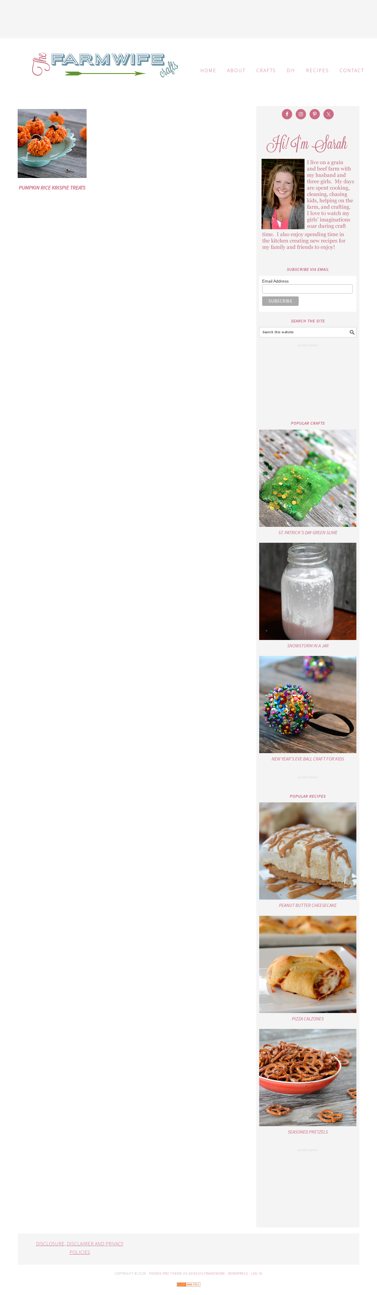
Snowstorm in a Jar (308, 646)
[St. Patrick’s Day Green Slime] (307, 478)
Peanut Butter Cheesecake (308, 905)
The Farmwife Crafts (103, 69)
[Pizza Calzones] (307, 964)
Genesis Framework (207, 1273)
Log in (256, 1273)
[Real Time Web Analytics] (188, 1290)
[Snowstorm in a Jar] (307, 591)
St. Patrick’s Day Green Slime (308, 532)
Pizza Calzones (308, 1019)
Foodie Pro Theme (165, 1273)
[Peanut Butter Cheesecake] (307, 851)
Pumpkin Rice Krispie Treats (52, 187)
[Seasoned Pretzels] (307, 1077)
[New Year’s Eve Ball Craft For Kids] (307, 704)
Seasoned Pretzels (308, 1132)
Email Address (275, 281)
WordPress (238, 1273)
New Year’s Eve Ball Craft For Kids (308, 759)
